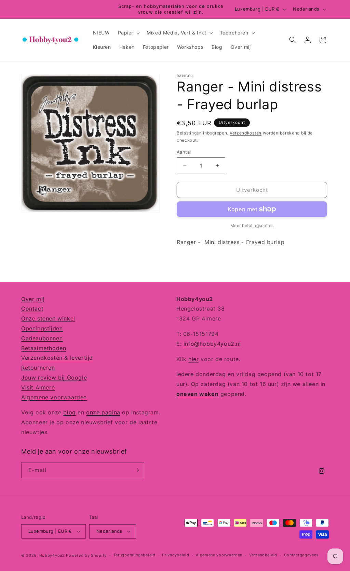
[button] (128, 33)
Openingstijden (42, 328)
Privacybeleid (175, 555)
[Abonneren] (136, 470)
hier (193, 359)
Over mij (32, 299)
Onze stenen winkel (48, 318)
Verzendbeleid (263, 555)
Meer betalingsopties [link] (252, 225)
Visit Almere (38, 387)
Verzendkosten (245, 132)
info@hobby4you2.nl (212, 343)
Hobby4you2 (52, 555)
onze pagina (103, 412)
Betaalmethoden (43, 348)
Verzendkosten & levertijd (57, 357)
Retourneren (38, 367)
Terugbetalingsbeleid (134, 555)
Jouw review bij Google (54, 377)
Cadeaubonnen (42, 338)
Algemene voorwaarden (54, 397)
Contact (32, 308)
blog (69, 412)
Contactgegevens (301, 555)
